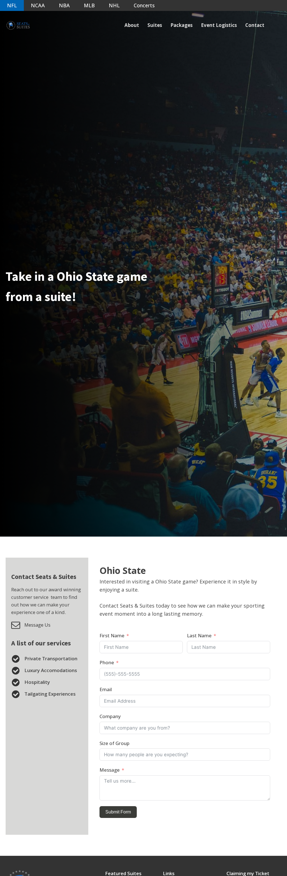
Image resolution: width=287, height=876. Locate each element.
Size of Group (114, 743)
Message (109, 770)
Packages (181, 25)
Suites (154, 25)
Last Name (199, 635)
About (131, 25)
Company (110, 716)
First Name (111, 635)
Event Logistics (219, 25)
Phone (106, 662)
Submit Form (118, 812)
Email (105, 689)
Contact (254, 25)
